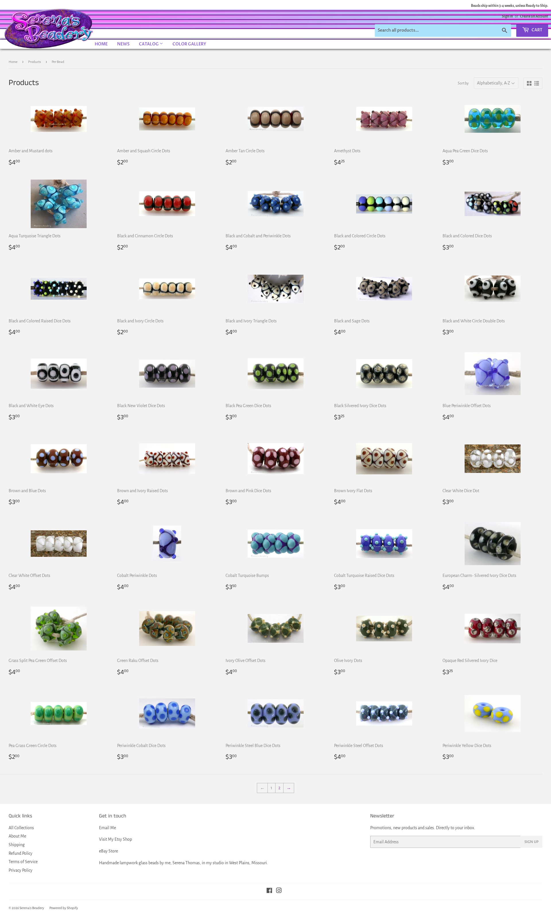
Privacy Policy (20, 870)
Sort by (463, 83)
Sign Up (531, 842)
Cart (536, 30)
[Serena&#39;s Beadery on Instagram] (279, 891)
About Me (17, 836)
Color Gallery (189, 44)
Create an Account (534, 16)
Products (34, 62)
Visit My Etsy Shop (115, 839)
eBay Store (108, 851)
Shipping (17, 844)
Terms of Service (23, 861)
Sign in (507, 16)
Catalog (149, 44)
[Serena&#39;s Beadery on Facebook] (269, 891)
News (123, 44)
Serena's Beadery (49, 28)
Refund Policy (20, 853)
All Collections (21, 827)
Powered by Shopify (63, 908)
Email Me (107, 827)
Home (101, 44)
